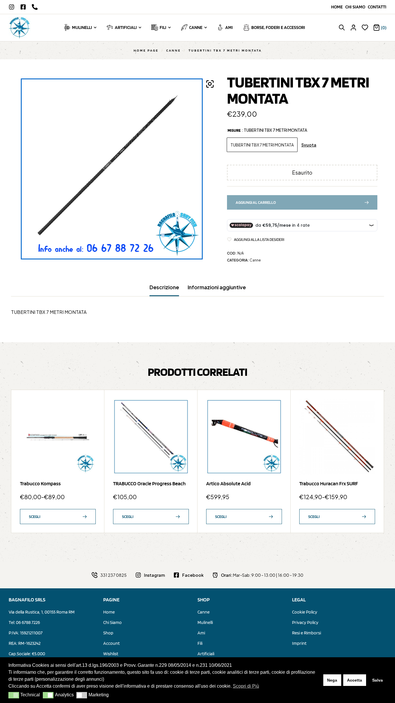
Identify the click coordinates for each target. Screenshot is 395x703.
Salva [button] (377, 680)
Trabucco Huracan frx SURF (328, 483)
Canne (173, 50)
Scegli (34, 516)
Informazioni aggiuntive (217, 287)
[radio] (262, 145)
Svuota (308, 145)
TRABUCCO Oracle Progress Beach (149, 483)
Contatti (377, 7)
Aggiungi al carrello (256, 202)
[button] (13, 695)
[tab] (164, 290)
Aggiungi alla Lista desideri (259, 239)
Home (338, 7)
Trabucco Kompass (40, 483)
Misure (234, 130)
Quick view (88, 420)
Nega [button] (332, 680)
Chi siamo (356, 7)
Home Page (146, 50)
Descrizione (164, 287)
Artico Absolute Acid (228, 483)
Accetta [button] (354, 680)
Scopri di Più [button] (246, 686)
